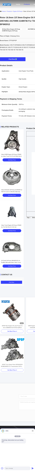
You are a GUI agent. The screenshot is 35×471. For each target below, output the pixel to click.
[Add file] (2, 468)
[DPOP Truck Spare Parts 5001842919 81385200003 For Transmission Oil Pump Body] (12, 350)
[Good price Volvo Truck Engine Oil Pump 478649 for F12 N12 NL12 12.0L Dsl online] (12, 211)
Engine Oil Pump (17, 11)
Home (18, 4)
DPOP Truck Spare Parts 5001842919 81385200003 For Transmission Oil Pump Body (12, 365)
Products (27, 4)
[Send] (32, 468)
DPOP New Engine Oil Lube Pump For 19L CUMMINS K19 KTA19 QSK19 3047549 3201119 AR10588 (12, 327)
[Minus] (33, 431)
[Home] (7, 4)
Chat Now (12, 59)
